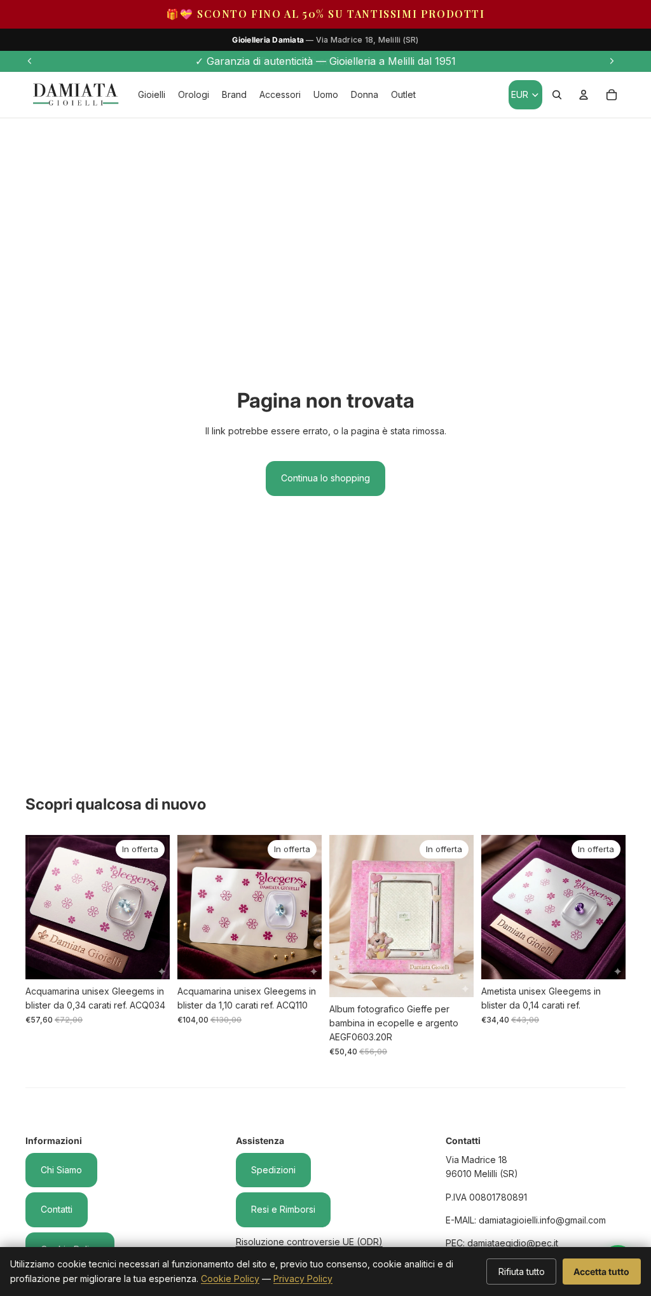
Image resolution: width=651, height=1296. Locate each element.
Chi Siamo (61, 1169)
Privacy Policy (302, 1278)
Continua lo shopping (325, 477)
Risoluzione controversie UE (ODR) (309, 1241)
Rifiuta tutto (521, 1271)
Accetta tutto (601, 1271)
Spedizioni (273, 1169)
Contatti (56, 1209)
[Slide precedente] (30, 61)
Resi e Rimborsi (283, 1209)
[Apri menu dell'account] (584, 95)
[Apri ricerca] (557, 95)
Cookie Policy (230, 1278)
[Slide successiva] (612, 61)
